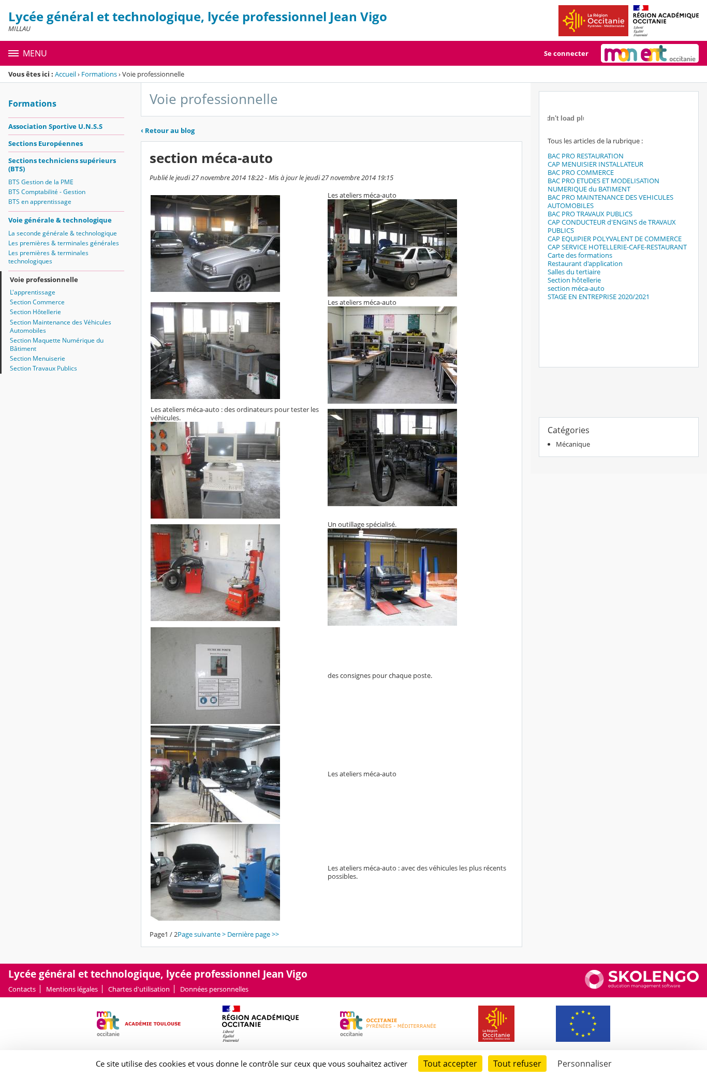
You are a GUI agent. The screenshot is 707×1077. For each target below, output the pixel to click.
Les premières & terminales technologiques (48, 256)
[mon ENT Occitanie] (650, 53)
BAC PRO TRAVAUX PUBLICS (590, 213)
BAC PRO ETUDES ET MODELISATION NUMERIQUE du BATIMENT (603, 185)
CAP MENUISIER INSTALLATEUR (595, 164)
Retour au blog (168, 130)
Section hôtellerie (574, 280)
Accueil (65, 74)
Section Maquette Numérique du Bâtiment (57, 344)
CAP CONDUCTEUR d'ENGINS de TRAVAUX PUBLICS (612, 226)
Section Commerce (37, 302)
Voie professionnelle (44, 279)
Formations (99, 74)
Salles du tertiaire (574, 271)
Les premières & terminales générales (63, 243)
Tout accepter (450, 1063)
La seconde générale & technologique (62, 233)
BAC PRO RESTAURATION (586, 155)
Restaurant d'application (585, 263)
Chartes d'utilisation (139, 989)
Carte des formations (580, 255)
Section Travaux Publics (43, 368)
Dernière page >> (253, 934)
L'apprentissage (32, 292)
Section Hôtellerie (35, 311)
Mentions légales (72, 989)
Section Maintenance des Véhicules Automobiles (60, 326)
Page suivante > (202, 934)
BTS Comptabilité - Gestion (46, 191)
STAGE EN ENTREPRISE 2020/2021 (599, 296)
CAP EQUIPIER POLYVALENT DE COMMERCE (615, 238)
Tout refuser (517, 1063)
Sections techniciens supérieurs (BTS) (62, 164)
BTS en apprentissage (39, 201)
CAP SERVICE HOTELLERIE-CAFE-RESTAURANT (617, 247)
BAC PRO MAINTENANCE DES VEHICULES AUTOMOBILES (610, 201)
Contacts (22, 989)
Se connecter (566, 53)
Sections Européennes (45, 143)
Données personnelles (214, 989)
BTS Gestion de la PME (40, 182)
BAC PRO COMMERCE (581, 172)
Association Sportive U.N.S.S (55, 126)
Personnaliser (584, 1063)
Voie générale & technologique (60, 220)
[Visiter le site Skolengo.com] (642, 986)
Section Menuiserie (37, 358)
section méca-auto (576, 288)
